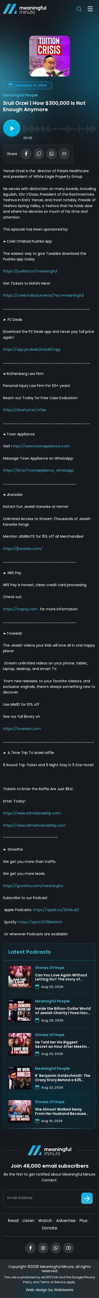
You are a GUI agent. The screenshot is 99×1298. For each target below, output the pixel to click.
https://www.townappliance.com (40, 446)
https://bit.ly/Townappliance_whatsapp (38, 470)
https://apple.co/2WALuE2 (56, 909)
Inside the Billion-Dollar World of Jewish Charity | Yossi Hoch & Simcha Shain (63, 1010)
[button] (11, 128)
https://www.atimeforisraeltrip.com (34, 825)
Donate (49, 1228)
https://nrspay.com (20, 609)
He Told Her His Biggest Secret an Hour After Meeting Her (62, 1044)
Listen (28, 1221)
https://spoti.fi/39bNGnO (40, 922)
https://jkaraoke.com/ (22, 548)
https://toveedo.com (22, 728)
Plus (83, 1221)
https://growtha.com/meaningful (33, 885)
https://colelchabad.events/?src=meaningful (43, 295)
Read (13, 1221)
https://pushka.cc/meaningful (30, 271)
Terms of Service (52, 1282)
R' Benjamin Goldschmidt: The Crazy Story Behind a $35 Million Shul (62, 1078)
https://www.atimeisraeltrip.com (32, 813)
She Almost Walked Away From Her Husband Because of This (60, 1111)
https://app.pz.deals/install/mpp (32, 349)
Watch (45, 1221)
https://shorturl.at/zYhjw (24, 409)
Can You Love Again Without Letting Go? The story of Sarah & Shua (61, 977)
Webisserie (63, 1289)
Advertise (65, 1221)
